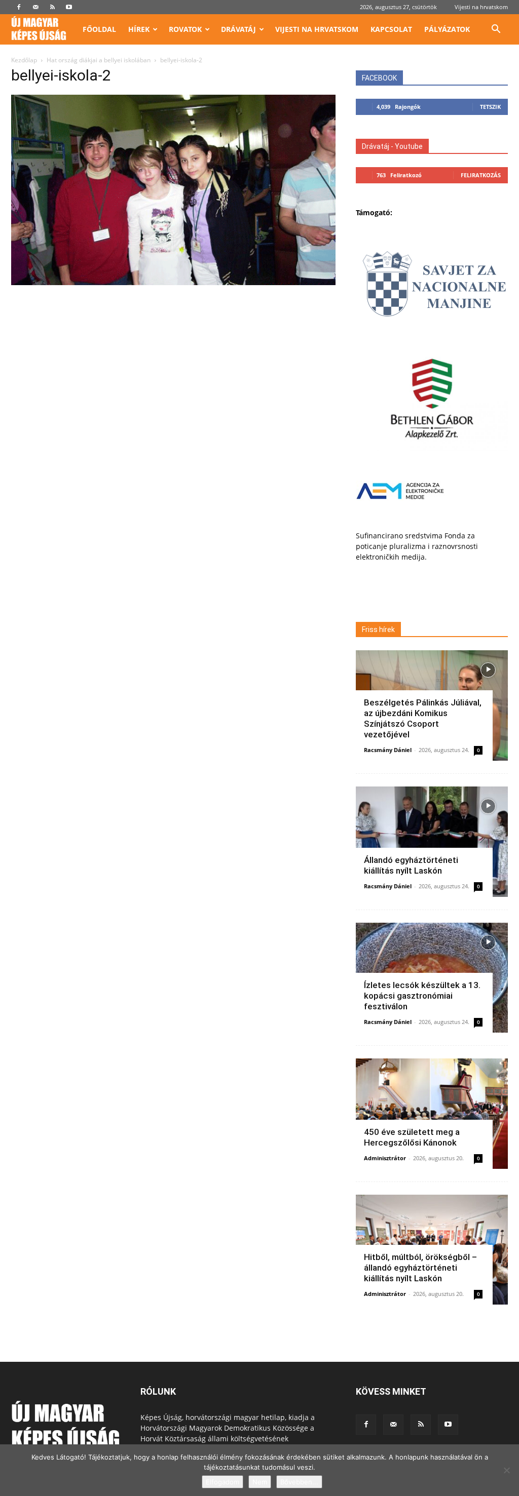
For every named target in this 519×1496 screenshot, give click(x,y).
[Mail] (35, 7)
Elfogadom (222, 1482)
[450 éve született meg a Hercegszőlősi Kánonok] (432, 1113)
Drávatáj (238, 29)
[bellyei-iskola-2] (173, 282)
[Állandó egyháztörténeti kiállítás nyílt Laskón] (432, 841)
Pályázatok (447, 29)
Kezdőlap (24, 60)
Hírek (139, 29)
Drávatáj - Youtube (392, 146)
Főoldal (99, 29)
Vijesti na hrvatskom (481, 7)
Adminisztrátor (385, 1158)
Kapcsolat (391, 29)
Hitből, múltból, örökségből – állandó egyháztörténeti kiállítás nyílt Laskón (420, 1267)
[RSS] (52, 7)
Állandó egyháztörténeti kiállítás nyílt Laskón (411, 865)
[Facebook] (18, 7)
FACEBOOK (379, 78)
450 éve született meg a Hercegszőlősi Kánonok (412, 1137)
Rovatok (185, 29)
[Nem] (506, 1470)
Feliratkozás (481, 175)
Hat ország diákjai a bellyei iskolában (99, 60)
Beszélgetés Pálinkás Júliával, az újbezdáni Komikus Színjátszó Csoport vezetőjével (422, 718)
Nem (259, 1482)
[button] (496, 30)
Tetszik (490, 106)
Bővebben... (299, 1482)
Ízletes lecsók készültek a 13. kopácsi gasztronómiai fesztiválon (422, 995)
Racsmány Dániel (388, 750)
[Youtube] (69, 7)
